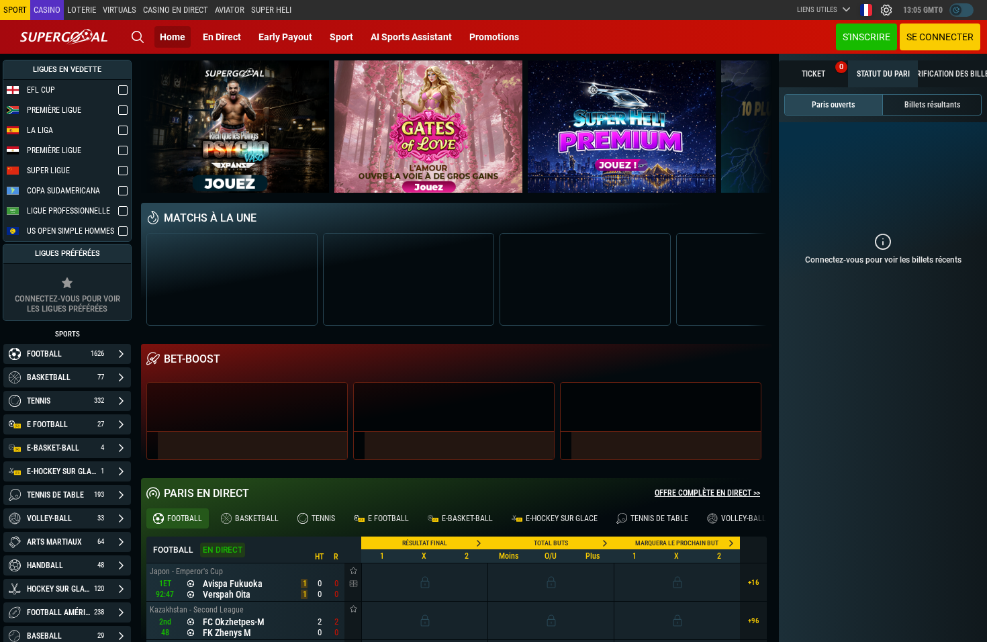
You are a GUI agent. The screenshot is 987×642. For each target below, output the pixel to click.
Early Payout (285, 37)
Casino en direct (175, 10)
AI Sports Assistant (411, 37)
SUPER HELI (271, 10)
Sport (341, 37)
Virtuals (119, 10)
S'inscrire (866, 37)
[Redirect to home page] (64, 37)
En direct (222, 37)
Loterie (81, 10)
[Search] (138, 37)
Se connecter (940, 37)
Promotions (494, 37)
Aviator (229, 10)
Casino (47, 10)
